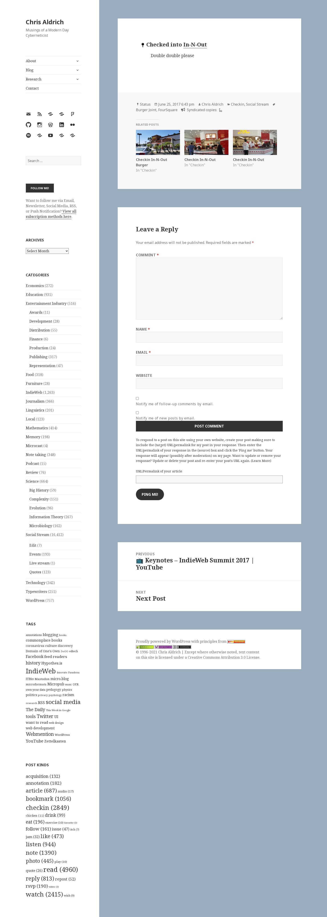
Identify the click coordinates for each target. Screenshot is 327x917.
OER (76, 684)
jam (33, 836)
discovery (65, 646)
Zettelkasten (55, 741)
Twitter (45, 716)
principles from (213, 641)
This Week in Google (58, 710)
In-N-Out (195, 44)
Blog (30, 70)
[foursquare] (220, 110)
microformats (36, 684)
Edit (32, 545)
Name (143, 329)
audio (66, 791)
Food (30, 374)
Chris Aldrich (45, 22)
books (62, 635)
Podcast (32, 463)
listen (41, 844)
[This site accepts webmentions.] (163, 646)
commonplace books (44, 640)
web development (40, 728)
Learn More (261, 461)
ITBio (30, 679)
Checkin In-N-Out (200, 159)
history (33, 663)
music (68, 684)
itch (74, 829)
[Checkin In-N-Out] (206, 142)
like (52, 836)
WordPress (35, 600)
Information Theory (46, 516)
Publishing (38, 356)
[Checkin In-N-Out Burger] (158, 142)
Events (35, 554)
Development (40, 321)
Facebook (34, 656)
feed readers (55, 656)
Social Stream (37, 534)
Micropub (55, 684)
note (41, 853)
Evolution (37, 508)
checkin (47, 807)
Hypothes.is (51, 663)
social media (63, 702)
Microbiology (40, 525)
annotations (34, 635)
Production (38, 347)
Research (33, 79)
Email (143, 352)
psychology (55, 695)
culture (51, 645)
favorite (70, 822)
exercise (54, 823)
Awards (35, 312)
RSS (41, 702)
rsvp (37, 886)
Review (32, 472)
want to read (37, 722)
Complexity (39, 499)
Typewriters (36, 591)
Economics (35, 285)
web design (56, 723)
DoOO (64, 651)
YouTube (34, 741)
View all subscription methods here (51, 214)
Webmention (40, 734)
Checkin (237, 104)
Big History (39, 490)
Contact (32, 88)
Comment (147, 255)
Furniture (34, 383)
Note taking (36, 454)
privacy (43, 695)
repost (65, 879)
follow (38, 829)
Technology (35, 582)
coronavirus (35, 646)
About (31, 60)
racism (68, 694)
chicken (35, 816)
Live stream (39, 563)
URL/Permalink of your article (159, 471)
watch (44, 894)
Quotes (35, 572)
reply (40, 878)
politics (31, 695)
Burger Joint (146, 109)
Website (144, 375)
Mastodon (42, 679)
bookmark (48, 798)
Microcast (34, 445)
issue (60, 829)
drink (55, 815)
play (60, 862)
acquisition (43, 776)
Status (145, 104)
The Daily (35, 709)
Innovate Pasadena (68, 672)
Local (30, 419)
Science (32, 481)
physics (67, 690)
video (54, 886)
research (31, 703)
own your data (35, 690)
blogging (50, 634)
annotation (43, 783)
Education (34, 294)
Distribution (39, 330)
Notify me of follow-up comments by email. (174, 403)
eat (35, 822)
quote (34, 870)
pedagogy (53, 689)
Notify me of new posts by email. (165, 418)
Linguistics (35, 410)
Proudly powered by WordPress (163, 641)
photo (40, 860)
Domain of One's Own (43, 651)
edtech (73, 651)
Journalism (35, 401)
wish (69, 895)
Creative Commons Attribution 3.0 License (223, 657)
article (41, 790)
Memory (33, 436)
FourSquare (168, 109)
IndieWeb (34, 392)
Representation (42, 365)
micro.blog (59, 678)
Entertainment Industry (46, 303)
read (60, 869)
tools (31, 716)
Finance (36, 339)
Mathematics (37, 427)
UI (56, 716)
